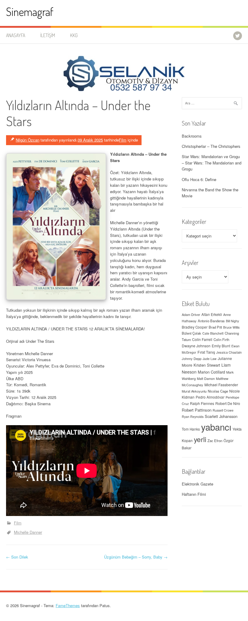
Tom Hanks (191, 429)
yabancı (216, 426)
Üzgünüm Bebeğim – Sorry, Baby (136, 557)
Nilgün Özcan (27, 140)
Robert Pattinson (196, 410)
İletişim (47, 35)
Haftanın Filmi (194, 494)
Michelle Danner (28, 532)
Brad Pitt (215, 327)
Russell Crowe (223, 410)
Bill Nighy (232, 321)
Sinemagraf (30, 12)
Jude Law (210, 358)
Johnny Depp (191, 358)
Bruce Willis (231, 327)
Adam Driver (191, 314)
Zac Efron (214, 440)
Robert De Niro (227, 403)
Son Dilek (17, 557)
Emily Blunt (221, 345)
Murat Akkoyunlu (194, 391)
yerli (200, 439)
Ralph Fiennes (202, 403)
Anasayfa (15, 35)
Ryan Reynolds (193, 416)
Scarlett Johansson (221, 416)
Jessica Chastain (229, 352)
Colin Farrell (202, 339)
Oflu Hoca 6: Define (199, 179)
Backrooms (192, 136)
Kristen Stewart (207, 365)
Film (122, 140)
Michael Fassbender (221, 384)
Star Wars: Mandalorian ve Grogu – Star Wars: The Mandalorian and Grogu (211, 163)
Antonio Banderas (211, 320)
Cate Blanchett (213, 333)
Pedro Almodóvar (210, 397)
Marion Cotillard (211, 372)
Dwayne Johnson (196, 345)
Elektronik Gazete (197, 484)
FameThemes (68, 605)
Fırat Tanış (206, 352)
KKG (74, 35)
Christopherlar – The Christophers (211, 146)
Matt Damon (206, 378)
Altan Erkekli (211, 314)
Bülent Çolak (191, 333)
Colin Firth (221, 339)
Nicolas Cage (218, 391)
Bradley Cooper (194, 327)
